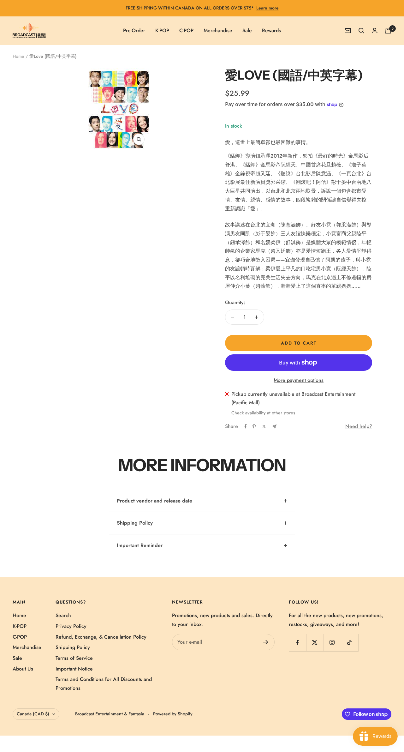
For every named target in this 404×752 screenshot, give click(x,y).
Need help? (358, 426)
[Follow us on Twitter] (315, 642)
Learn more (267, 8)
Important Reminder (140, 545)
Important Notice (74, 668)
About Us (23, 668)
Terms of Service (74, 658)
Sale (247, 30)
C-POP (186, 30)
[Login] (374, 30)
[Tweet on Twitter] (264, 426)
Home (18, 56)
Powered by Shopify (173, 714)
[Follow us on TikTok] (349, 642)
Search (63, 615)
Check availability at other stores (263, 413)
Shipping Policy (135, 522)
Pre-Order (134, 30)
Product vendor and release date (154, 500)
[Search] (361, 30)
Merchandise (218, 30)
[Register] (265, 642)
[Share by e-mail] (274, 426)
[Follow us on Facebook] (297, 642)
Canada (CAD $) (33, 714)
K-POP (162, 30)
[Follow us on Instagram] (332, 642)
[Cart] (388, 30)
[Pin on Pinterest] (254, 426)
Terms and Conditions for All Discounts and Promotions (104, 684)
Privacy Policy (71, 626)
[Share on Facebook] (245, 426)
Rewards (271, 30)
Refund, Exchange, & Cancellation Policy (101, 637)
